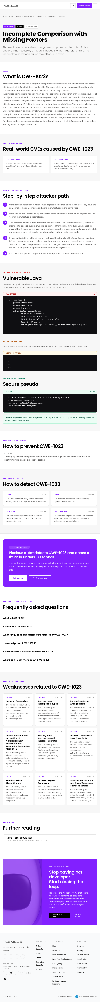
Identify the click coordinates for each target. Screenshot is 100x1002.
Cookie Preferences (65, 997)
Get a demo (18, 578)
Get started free (57, 915)
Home (5, 16)
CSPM (38, 957)
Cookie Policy (82, 963)
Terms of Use (83, 968)
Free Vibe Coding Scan (62, 959)
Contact (80, 946)
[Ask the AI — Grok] (5, 979)
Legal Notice (82, 959)
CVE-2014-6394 (61, 160)
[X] (5, 956)
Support (80, 972)
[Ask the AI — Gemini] (22, 973)
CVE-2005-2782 (13, 160)
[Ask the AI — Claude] (11, 973)
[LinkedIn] (11, 956)
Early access (84, 5)
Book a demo (78, 915)
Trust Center (57, 976)
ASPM (38, 953)
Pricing (39, 969)
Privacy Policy (83, 955)
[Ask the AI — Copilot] (28, 973)
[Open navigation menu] (95, 5)
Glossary (56, 950)
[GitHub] (17, 956)
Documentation (59, 955)
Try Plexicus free (40, 578)
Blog (54, 946)
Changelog (57, 963)
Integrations (57, 968)
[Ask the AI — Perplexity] (17, 973)
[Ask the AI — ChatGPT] (5, 973)
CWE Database (14, 16)
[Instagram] (22, 956)
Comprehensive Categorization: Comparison (39, 16)
